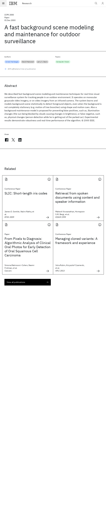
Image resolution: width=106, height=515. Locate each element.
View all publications (16, 282)
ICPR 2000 (9, 15)
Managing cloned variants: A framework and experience (76, 241)
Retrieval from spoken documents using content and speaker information (77, 197)
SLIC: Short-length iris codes (26, 193)
